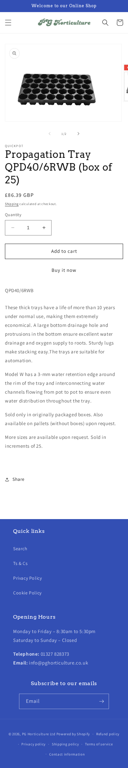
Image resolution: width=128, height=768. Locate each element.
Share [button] (18, 479)
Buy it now (64, 270)
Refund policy (107, 734)
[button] (8, 22)
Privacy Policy (27, 578)
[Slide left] (49, 133)
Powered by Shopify (73, 734)
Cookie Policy (27, 593)
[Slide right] (78, 133)
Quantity (13, 214)
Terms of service (99, 744)
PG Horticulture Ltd (38, 734)
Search (20, 549)
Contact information (67, 754)
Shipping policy (65, 744)
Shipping (12, 204)
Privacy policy (33, 744)
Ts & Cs (20, 563)
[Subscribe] (101, 701)
